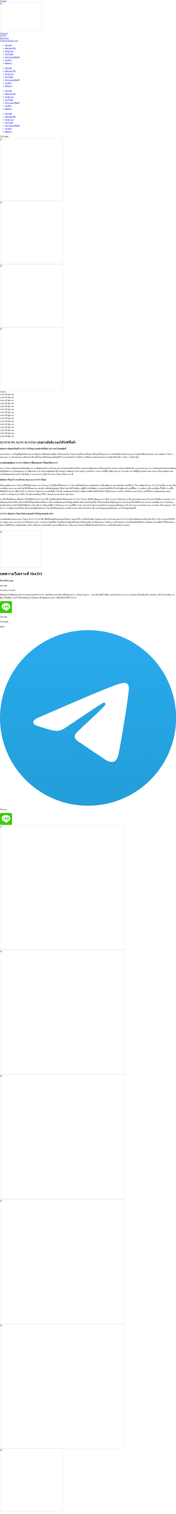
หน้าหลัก (8, 45)
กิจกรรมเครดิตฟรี (12, 57)
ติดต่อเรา (8, 63)
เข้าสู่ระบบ (9, 51)
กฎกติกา (8, 60)
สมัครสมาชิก (10, 48)
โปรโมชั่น (9, 54)
